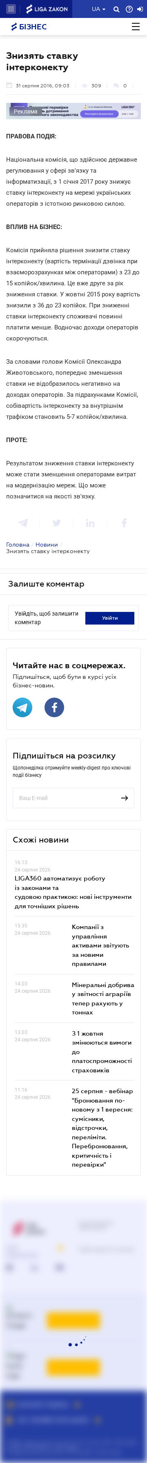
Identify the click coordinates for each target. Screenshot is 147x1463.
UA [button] (96, 9)
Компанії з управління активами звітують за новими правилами (100, 945)
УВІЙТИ (110, 618)
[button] (11, 9)
